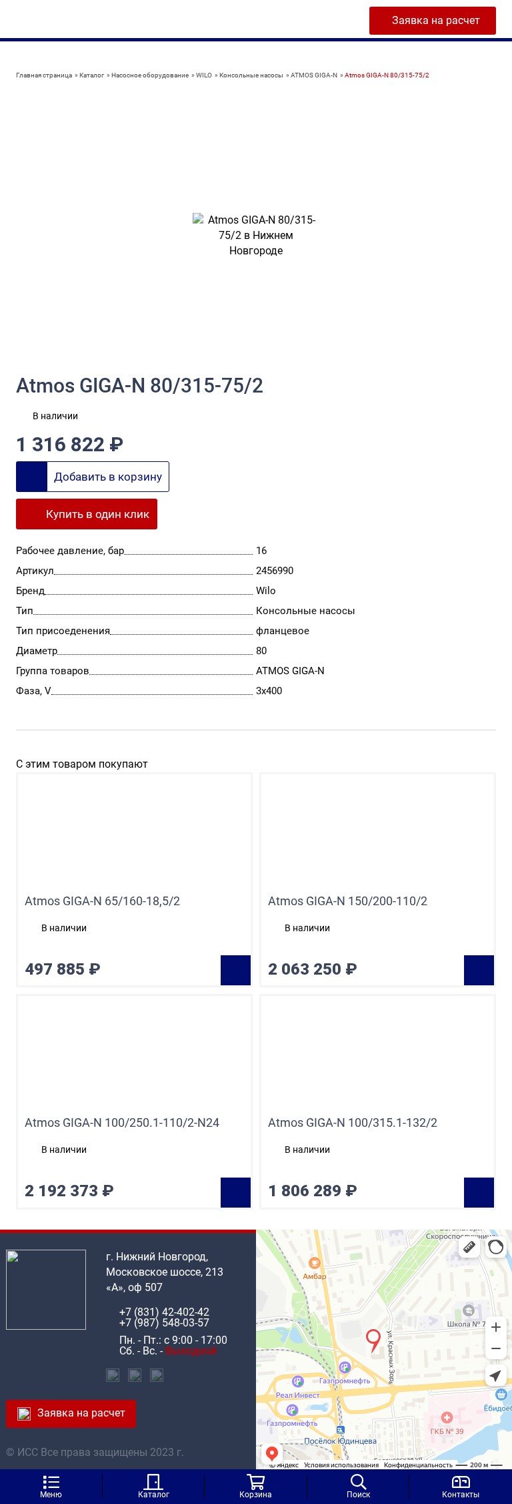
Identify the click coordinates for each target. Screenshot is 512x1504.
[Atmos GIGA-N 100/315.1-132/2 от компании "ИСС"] (377, 1056)
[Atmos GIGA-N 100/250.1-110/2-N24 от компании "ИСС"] (134, 1056)
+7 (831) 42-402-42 (164, 1312)
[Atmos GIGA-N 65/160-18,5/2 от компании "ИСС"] (134, 834)
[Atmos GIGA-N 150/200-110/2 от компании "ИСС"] (377, 834)
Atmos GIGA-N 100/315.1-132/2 (352, 1123)
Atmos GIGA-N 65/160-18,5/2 (102, 901)
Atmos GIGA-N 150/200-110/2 (347, 901)
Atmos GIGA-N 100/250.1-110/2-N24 (122, 1123)
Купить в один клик (97, 514)
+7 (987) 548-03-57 (164, 1323)
